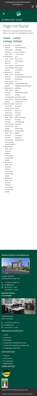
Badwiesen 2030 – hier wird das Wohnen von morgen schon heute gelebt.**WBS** (10, 137)
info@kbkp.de (9, 285)
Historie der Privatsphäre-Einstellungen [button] (16, 345)
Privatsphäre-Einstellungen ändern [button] (15, 343)
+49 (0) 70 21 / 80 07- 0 (12, 282)
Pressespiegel (8, 361)
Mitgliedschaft (8, 364)
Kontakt (5, 335)
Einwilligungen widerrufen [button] (11, 348)
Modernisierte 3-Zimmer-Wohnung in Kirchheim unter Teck (9, 108)
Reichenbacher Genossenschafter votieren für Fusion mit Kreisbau (21, 101)
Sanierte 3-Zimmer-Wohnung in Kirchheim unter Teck (9, 49)
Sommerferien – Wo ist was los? (20, 54)
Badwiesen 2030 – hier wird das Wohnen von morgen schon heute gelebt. (9, 63)
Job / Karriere (7, 358)
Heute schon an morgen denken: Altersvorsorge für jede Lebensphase (20, 115)
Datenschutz (7, 340)
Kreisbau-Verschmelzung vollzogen (20, 47)
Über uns (6, 356)
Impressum (7, 337)
